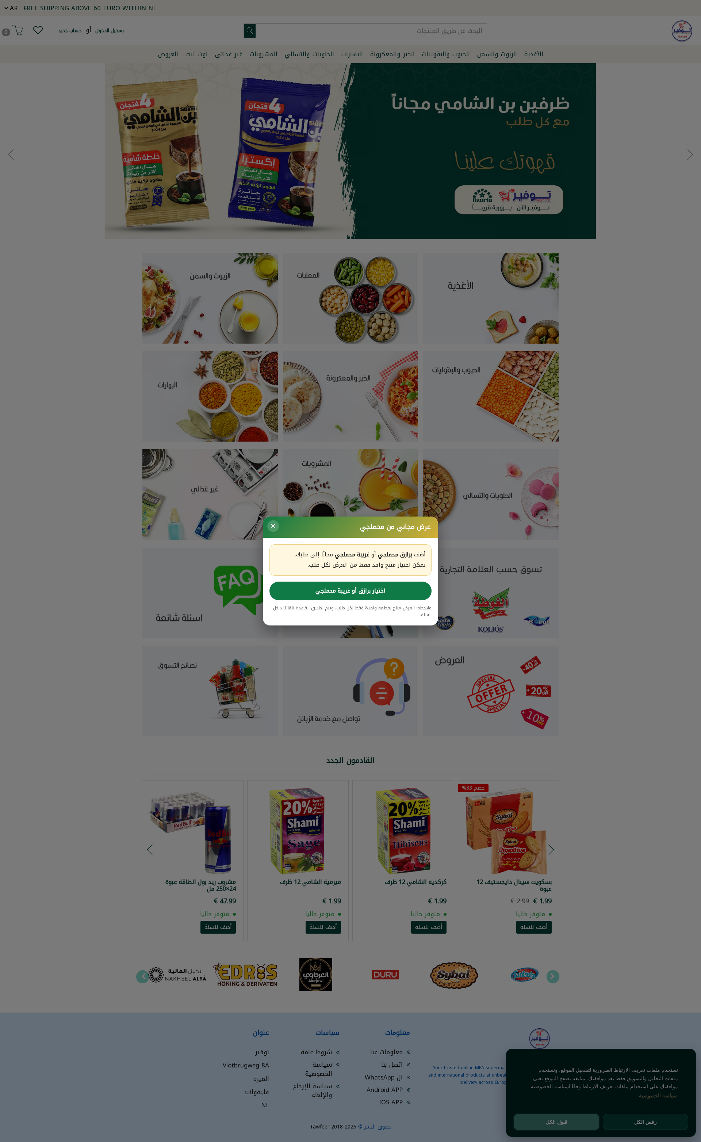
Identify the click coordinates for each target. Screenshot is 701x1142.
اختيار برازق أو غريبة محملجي (350, 591)
